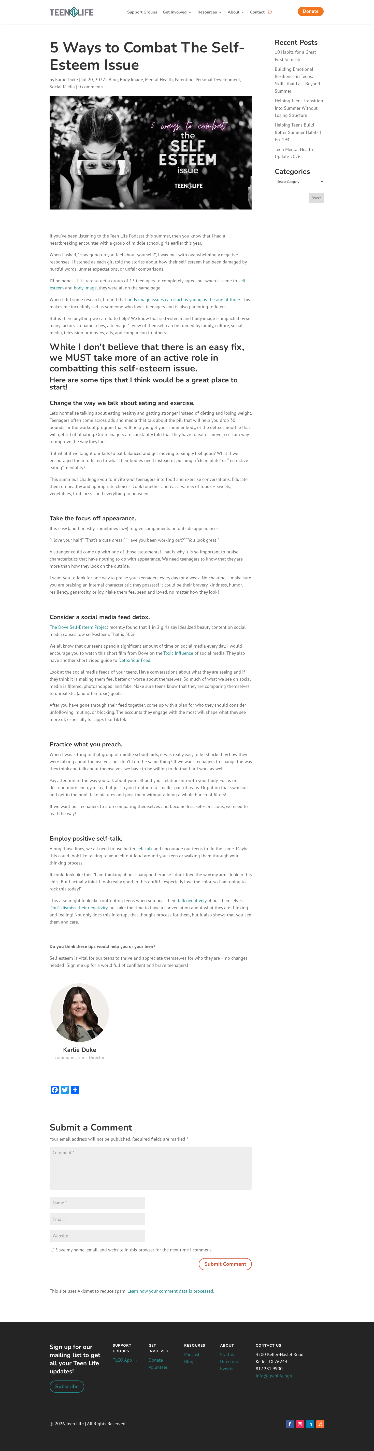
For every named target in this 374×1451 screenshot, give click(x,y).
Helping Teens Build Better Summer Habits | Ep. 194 (298, 132)
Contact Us (268, 1345)
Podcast (191, 1354)
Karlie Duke (66, 79)
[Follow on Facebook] (290, 1424)
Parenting (184, 79)
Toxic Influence (178, 653)
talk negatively (191, 900)
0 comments (90, 87)
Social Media (62, 87)
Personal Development (218, 79)
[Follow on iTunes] (320, 1424)
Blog (113, 79)
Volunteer (158, 1367)
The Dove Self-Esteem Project (79, 627)
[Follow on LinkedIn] (310, 1424)
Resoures (194, 1345)
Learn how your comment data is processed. (170, 1291)
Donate (311, 11)
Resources (207, 12)
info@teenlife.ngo (274, 1376)
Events (226, 1369)
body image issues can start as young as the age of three (183, 299)
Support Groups (142, 12)
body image (85, 288)
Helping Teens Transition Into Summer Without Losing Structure (299, 108)
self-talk (144, 849)
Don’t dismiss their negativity (78, 908)
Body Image (131, 79)
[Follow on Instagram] (300, 1424)
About (233, 12)
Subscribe (67, 1386)
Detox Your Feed (134, 660)
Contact (257, 12)
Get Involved (175, 12)
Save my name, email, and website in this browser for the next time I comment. (134, 1250)
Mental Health (159, 79)
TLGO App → (125, 1360)
